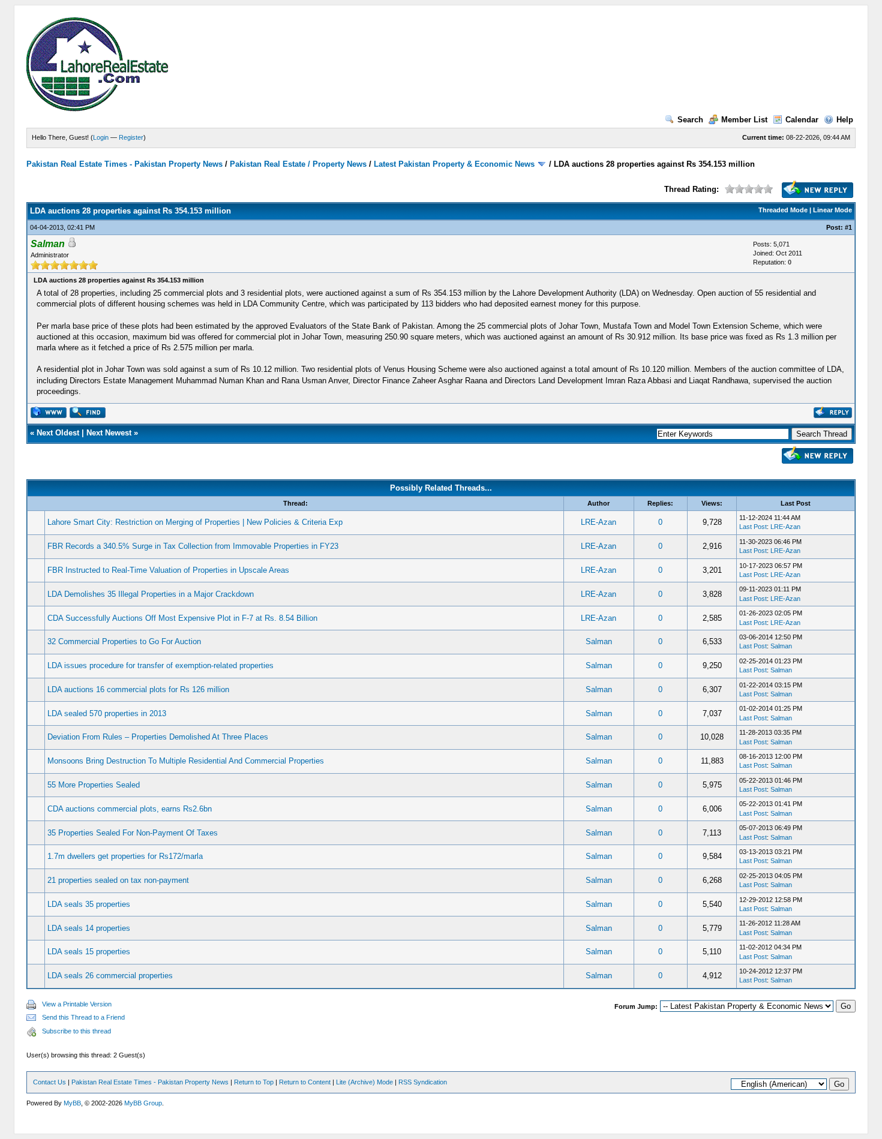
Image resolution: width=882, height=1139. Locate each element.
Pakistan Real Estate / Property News (298, 164)
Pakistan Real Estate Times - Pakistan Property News (125, 164)
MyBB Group (143, 1103)
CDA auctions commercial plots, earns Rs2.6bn (129, 808)
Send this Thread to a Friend (83, 1017)
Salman (599, 641)
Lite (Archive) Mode (364, 1082)
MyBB (72, 1103)
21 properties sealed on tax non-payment (118, 880)
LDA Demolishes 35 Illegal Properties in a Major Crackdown (150, 594)
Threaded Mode (783, 210)
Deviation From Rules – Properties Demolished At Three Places (157, 736)
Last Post (753, 526)
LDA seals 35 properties (88, 904)
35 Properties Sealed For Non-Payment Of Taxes (132, 832)
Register (131, 137)
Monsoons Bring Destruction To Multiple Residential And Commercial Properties (185, 760)
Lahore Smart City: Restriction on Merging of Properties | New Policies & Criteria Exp (195, 522)
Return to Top (254, 1082)
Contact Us (49, 1082)
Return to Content (305, 1082)
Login (101, 137)
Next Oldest (58, 432)
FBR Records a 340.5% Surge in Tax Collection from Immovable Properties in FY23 (192, 546)
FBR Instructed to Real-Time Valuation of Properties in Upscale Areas (168, 570)
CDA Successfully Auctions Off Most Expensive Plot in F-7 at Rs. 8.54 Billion (182, 618)
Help (844, 119)
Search (690, 119)
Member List (744, 119)
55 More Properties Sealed (93, 784)
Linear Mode (832, 210)
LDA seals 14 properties (88, 928)
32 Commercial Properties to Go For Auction (124, 641)
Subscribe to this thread (76, 1031)
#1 (848, 227)
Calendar (801, 119)
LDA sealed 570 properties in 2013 (106, 713)
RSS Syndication (422, 1082)
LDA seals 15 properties (88, 951)
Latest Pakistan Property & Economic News (454, 164)
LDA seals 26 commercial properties (110, 975)
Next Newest (108, 432)
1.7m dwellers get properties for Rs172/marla (125, 856)
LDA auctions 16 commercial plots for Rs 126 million (138, 689)
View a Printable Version (77, 1004)
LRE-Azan (598, 522)
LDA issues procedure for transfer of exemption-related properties (160, 665)
